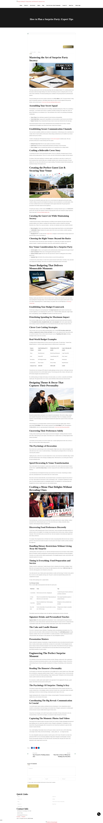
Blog (18, 801)
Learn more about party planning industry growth (51, 102)
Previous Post (35, 753)
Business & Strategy (68, 46)
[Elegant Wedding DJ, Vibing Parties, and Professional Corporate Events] (31, 1)
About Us (54, 796)
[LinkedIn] (39, 748)
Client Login (20, 806)
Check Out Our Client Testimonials (58, 801)
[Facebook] (32, 748)
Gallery (53, 799)
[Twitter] (34, 748)
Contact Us (19, 804)
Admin (39, 52)
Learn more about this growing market (62, 427)
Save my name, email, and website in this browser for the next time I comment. (42, 782)
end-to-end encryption (55, 138)
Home (19, 796)
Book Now (54, 804)
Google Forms (49, 233)
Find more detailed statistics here (43, 212)
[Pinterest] (36, 748)
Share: (28, 747)
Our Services (20, 799)
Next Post (68, 753)
